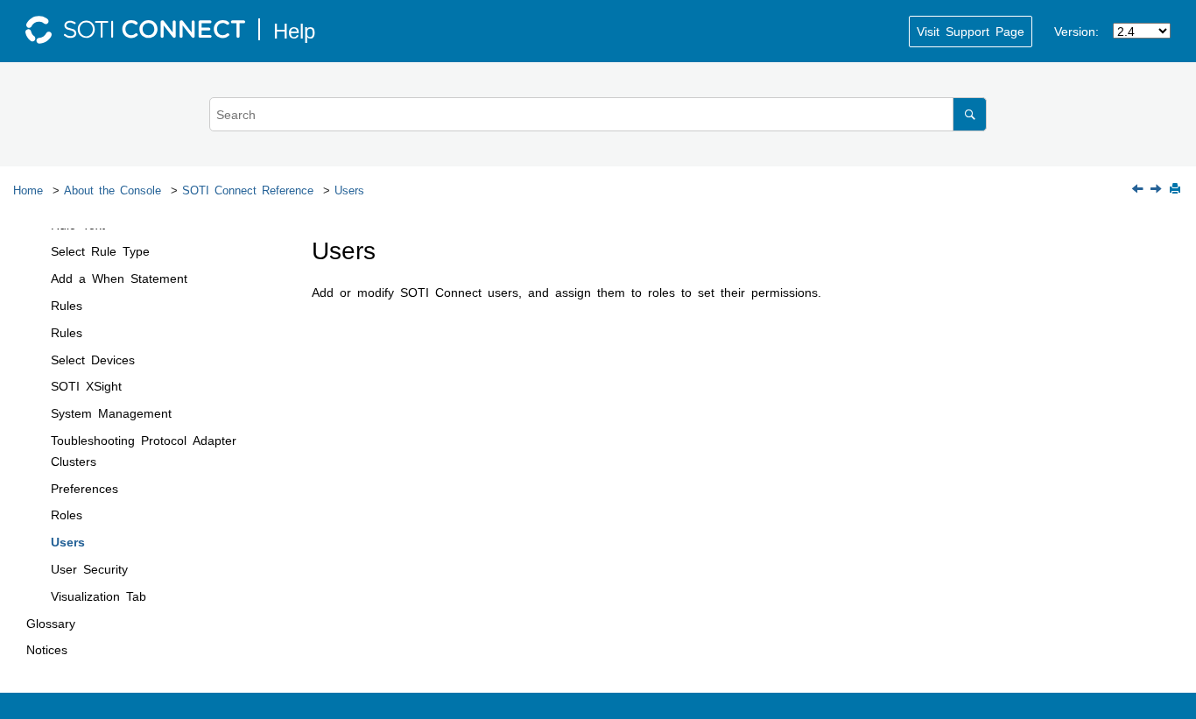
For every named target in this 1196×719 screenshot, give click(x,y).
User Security (89, 568)
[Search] (970, 114)
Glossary (50, 623)
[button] (44, 251)
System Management (111, 412)
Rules (66, 305)
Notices (46, 649)
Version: (1076, 31)
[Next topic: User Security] (1157, 189)
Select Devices (93, 359)
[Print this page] (1177, 190)
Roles (66, 514)
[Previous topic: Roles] (1139, 189)
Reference (247, 189)
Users (349, 189)
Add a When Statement (119, 277)
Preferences (84, 488)
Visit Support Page (970, 31)
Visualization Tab (98, 595)
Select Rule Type (100, 250)
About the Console (112, 189)
